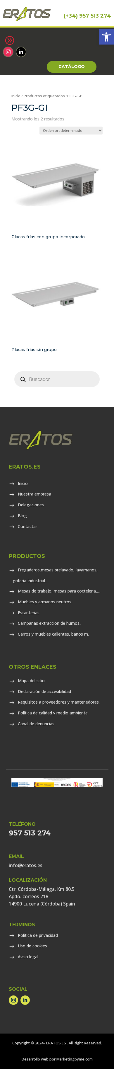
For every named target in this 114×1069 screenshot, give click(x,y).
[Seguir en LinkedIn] (21, 52)
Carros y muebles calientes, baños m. (53, 634)
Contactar (27, 526)
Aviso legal (28, 956)
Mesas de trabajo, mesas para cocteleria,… (59, 591)
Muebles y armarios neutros (44, 602)
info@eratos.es (25, 865)
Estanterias (28, 612)
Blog (22, 515)
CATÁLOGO (71, 66)
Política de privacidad (38, 935)
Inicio (15, 95)
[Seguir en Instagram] (8, 52)
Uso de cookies (32, 946)
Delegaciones (31, 505)
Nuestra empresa (34, 494)
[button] (106, 37)
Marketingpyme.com (74, 1059)
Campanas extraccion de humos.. (49, 623)
